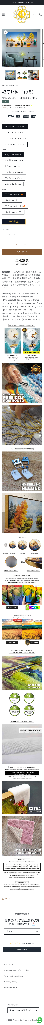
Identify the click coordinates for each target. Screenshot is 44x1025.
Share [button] (8, 899)
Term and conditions (13, 976)
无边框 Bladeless (13, 184)
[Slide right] (41, 75)
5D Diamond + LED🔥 (15, 206)
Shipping (5, 108)
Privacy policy (10, 981)
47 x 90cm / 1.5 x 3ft (15, 126)
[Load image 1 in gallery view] (10, 75)
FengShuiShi (17, 1020)
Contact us (9, 964)
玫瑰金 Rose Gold (13, 166)
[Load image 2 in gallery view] (22, 75)
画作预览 (14, 221)
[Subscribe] (37, 931)
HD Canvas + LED (13, 212)
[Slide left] (2, 75)
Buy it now (22, 252)
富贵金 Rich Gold (13, 154)
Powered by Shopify (30, 1020)
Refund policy (10, 987)
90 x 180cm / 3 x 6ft (15, 144)
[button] (3, 14)
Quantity (6, 230)
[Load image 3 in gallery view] (33, 75)
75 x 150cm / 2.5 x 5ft (15, 138)
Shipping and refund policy (16, 970)
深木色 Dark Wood (13, 178)
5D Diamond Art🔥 (14, 194)
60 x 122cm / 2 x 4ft (15, 132)
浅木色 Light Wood (14, 172)
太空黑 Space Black (14, 160)
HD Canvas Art (12, 200)
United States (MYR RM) (20, 1010)
